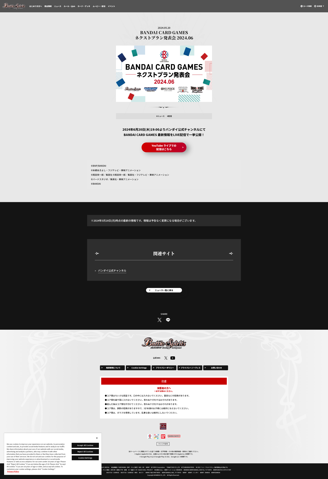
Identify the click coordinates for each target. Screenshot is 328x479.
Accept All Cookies (85, 445)
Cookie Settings (139, 367)
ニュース (57, 6)
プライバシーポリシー (165, 367)
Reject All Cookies (85, 451)
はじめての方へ (35, 6)
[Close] (97, 438)
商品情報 (48, 6)
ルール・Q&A (69, 6)
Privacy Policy (13, 471)
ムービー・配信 (99, 6)
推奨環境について (113, 367)
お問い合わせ (216, 367)
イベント (111, 6)
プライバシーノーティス (190, 367)
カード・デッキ (84, 6)
